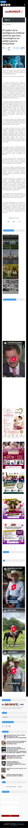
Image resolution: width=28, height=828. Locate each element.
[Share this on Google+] (14, 221)
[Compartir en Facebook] (19, 221)
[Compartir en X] (8, 221)
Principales (8, 24)
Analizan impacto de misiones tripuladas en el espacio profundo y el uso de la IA (16, 757)
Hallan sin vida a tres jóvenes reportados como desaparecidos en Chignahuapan (16, 736)
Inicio (4, 24)
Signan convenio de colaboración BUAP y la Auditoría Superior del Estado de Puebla (16, 763)
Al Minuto (4, 48)
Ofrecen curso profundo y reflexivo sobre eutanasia (15, 775)
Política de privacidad (11, 786)
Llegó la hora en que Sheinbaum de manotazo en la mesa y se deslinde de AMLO (16, 742)
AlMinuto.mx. (20, 823)
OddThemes (14, 825)
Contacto (20, 786)
